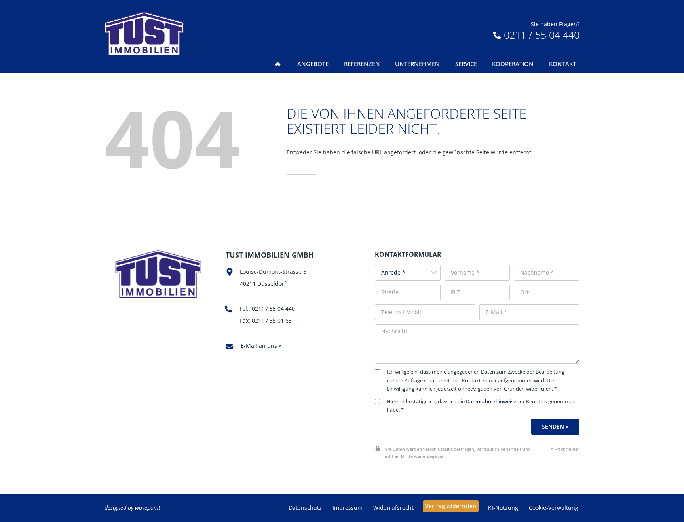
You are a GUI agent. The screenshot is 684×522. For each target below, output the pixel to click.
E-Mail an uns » (261, 345)
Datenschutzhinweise (491, 401)
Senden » (555, 426)
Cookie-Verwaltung (553, 507)
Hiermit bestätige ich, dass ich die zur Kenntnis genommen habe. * (481, 406)
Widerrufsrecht (393, 507)
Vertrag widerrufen (450, 506)
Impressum (347, 507)
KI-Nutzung (503, 507)
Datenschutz (305, 507)
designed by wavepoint (132, 507)
